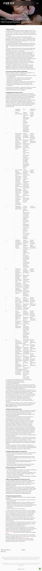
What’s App (3, 551)
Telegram (23, 549)
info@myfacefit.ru (30, 524)
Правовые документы (5, 549)
